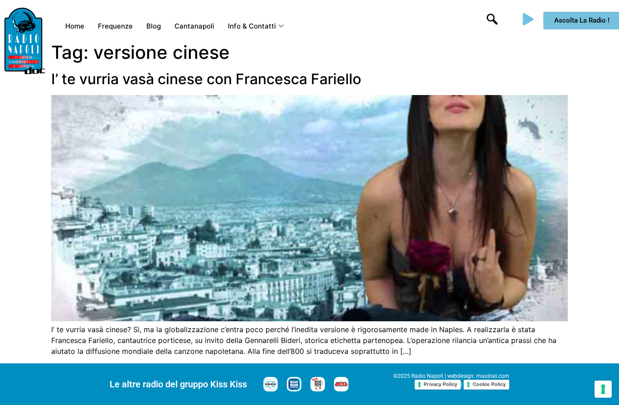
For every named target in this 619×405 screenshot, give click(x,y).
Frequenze (115, 26)
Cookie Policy (489, 384)
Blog (153, 26)
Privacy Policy (440, 384)
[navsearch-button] (492, 20)
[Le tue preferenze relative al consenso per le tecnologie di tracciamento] (603, 389)
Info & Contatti (252, 26)
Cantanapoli (194, 26)
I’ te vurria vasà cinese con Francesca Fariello (206, 79)
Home (74, 26)
